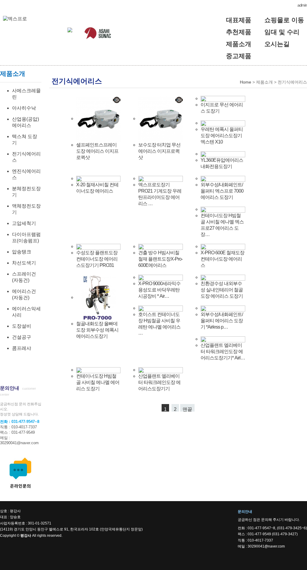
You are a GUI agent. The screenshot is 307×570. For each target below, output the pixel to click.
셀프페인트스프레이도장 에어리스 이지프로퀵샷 (97, 151)
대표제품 (238, 19)
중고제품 (238, 55)
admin (302, 5)
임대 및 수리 (282, 31)
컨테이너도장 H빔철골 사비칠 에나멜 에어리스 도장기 (97, 382)
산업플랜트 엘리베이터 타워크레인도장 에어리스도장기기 (159, 382)
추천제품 (238, 31)
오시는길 (277, 43)
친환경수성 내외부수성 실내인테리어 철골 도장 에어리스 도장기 (222, 290)
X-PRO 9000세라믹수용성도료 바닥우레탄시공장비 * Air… (159, 290)
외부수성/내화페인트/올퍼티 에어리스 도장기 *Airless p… (222, 320)
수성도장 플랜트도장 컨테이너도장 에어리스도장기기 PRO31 (97, 259)
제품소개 (238, 43)
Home (245, 82)
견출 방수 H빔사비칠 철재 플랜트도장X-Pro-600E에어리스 (160, 259)
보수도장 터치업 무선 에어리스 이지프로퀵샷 (159, 151)
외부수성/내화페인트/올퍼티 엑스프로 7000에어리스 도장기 (222, 191)
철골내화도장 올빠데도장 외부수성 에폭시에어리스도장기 (97, 330)
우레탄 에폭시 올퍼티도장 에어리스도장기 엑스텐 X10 (222, 135)
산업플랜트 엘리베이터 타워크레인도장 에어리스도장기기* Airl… (223, 351)
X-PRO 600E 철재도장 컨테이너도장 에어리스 (222, 259)
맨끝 (187, 409)
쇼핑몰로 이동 (284, 19)
